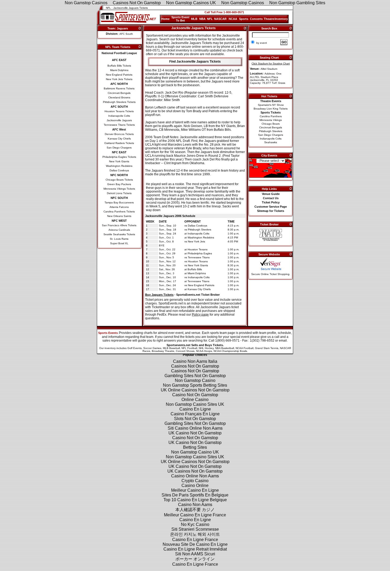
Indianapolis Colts (119, 115)
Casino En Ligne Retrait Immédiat (195, 549)
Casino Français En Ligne (195, 414)
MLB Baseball (171, 348)
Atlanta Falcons (119, 207)
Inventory (281, 18)
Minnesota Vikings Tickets (119, 188)
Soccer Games (152, 348)
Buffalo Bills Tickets (119, 65)
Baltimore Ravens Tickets (119, 88)
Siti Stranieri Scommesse (195, 529)
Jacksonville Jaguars (119, 120)
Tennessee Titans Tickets (119, 124)
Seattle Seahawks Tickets (119, 234)
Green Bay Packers (119, 184)
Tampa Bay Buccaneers (119, 202)
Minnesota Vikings (270, 120)
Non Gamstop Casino (195, 380)
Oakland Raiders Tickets (119, 143)
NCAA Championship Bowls (230, 351)
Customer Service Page (270, 206)
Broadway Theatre (163, 351)
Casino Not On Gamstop (195, 395)
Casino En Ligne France (195, 539)
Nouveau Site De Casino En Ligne (195, 544)
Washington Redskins (119, 165)
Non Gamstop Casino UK (195, 452)
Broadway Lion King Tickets (271, 108)
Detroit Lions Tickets (119, 193)
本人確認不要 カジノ (195, 509)
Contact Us (271, 198)
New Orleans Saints (119, 216)
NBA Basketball (224, 348)
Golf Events (134, 348)
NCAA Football (244, 348)
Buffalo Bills (195, 269)
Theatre (269, 18)
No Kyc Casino (195, 524)
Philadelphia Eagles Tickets (119, 156)
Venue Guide (271, 193)
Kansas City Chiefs (119, 138)
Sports (243, 18)
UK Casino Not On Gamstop (195, 433)
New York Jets (196, 241)
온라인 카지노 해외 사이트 (195, 534)
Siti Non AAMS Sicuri (195, 554)
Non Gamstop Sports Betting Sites (195, 385)
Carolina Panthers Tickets (119, 211)
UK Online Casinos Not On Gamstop (195, 390)
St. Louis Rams (119, 238)
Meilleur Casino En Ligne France (195, 515)
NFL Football (189, 348)
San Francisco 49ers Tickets (119, 225)
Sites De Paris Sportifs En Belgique (195, 495)
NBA (202, 18)
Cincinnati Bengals (119, 92)
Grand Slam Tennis (266, 348)
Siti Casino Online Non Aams (195, 428)
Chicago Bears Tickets (119, 179)
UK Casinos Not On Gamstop (195, 471)
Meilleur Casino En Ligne (195, 490)
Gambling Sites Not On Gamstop (195, 375)
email (283, 340)
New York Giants (119, 161)
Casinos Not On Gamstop (195, 366)
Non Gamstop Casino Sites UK (195, 404)
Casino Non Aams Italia (195, 361)
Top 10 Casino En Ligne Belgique (195, 500)
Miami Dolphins (119, 70)
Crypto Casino (195, 480)
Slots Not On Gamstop (195, 418)
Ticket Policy (271, 202)
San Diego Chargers (119, 147)
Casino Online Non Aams (195, 476)
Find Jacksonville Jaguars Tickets (195, 61)
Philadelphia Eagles (200, 253)
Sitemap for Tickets (270, 210)
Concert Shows (185, 351)
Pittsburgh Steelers (199, 229)
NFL (210, 18)
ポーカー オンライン (195, 559)
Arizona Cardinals (119, 229)
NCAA (233, 18)
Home (165, 18)
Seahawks (270, 142)
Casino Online (195, 485)
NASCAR (220, 18)
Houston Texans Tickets (119, 111)
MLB (194, 18)
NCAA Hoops (204, 351)
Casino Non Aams (195, 504)
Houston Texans (197, 249)
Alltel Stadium (269, 68)
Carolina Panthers (271, 116)
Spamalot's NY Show (271, 104)
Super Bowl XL (119, 243)
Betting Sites (195, 447)
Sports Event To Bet (180, 19)
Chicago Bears (271, 123)
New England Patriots (119, 74)
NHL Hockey (206, 348)
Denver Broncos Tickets (119, 134)
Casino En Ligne (195, 409)
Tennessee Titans (199, 257)
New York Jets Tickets (119, 79)
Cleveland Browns (119, 97)
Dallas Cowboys (119, 170)
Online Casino (195, 399)
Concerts (256, 18)
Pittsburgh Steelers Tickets (119, 102)
